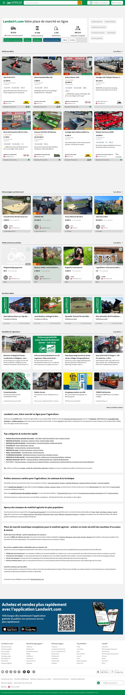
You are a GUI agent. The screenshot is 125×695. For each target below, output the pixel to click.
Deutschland (105, 651)
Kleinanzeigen (5, 651)
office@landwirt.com (37, 579)
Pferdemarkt (55, 656)
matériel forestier (110, 22)
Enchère (72, 40)
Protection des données (61, 679)
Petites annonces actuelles (11, 243)
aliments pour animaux (99, 27)
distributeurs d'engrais (30, 455)
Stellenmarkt (55, 661)
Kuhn (52, 514)
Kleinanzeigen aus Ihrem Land (13, 192)
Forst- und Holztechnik (58, 651)
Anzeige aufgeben (6, 663)
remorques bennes (20, 448)
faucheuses (24, 441)
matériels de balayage (45, 459)
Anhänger (29, 663)
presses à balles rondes (47, 441)
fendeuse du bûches (56, 443)
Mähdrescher (30, 649)
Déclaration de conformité (23, 683)
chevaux (47, 487)
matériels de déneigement (60, 459)
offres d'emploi (94, 487)
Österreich (105, 647)
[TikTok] (14, 671)
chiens (58, 487)
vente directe (111, 33)
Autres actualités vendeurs (115, 407)
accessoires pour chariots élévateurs (83, 462)
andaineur (32, 441)
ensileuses (68, 457)
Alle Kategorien (5, 658)
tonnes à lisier (41, 455)
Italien (104, 658)
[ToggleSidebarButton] (4, 2)
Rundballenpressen (32, 651)
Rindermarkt (55, 654)
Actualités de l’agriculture (11, 332)
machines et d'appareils (37, 512)
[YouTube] (2, 671)
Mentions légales (6, 683)
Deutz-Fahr (80, 663)
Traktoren (29, 647)
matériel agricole (97, 22)
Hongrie (83, 537)
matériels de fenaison (72, 483)
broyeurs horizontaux (25, 450)
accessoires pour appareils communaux (91, 493)
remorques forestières (43, 443)
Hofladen (54, 663)
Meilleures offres (8, 51)
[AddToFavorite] (28, 59)
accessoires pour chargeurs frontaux (38, 462)
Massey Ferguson (29, 514)
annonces (27, 40)
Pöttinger (61, 514)
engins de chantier (53, 483)
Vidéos (65, 40)
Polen (103, 663)
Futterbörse (54, 658)
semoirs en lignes (38, 450)
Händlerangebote (6, 649)
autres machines (113, 493)
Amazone (75, 514)
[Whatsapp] (19, 672)
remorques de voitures (33, 448)
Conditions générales (77, 679)
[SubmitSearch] (79, 3)
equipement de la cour (64, 493)
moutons (53, 487)
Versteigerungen (6, 656)
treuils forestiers (31, 443)
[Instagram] (6, 671)
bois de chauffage (104, 483)
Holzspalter (29, 658)
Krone (56, 514)
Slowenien (105, 661)
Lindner (109, 512)
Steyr (93, 512)
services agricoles (97, 38)
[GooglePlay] (28, 629)
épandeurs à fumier (52, 455)
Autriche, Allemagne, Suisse (68, 537)
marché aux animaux (98, 33)
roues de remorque (38, 452)
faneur (37, 441)
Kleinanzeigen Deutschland (110, 654)
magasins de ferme (85, 483)
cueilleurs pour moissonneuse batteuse (52, 457)
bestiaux (41, 487)
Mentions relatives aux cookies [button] (40, 679)
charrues (31, 445)
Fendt (44, 438)
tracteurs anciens (64, 438)
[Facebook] (10, 671)
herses (18, 445)
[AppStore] (10, 629)
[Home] (14, 2)
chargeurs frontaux (20, 462)
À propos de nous (7, 679)
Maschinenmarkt (6, 647)
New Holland (50, 438)
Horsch (82, 514)
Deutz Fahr (46, 514)
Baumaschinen (30, 661)
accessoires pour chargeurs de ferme (60, 462)
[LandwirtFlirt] (33, 671)
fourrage (93, 483)
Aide (5, 687)
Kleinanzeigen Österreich (109, 649)
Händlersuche (5, 654)
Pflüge (28, 654)
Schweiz (104, 656)
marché (60, 421)
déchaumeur (24, 445)
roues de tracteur (27, 452)
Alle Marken (4, 661)
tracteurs (62, 483)
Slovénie (89, 537)
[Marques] (28, 671)
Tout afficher (117, 51)
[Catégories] (24, 671)
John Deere (38, 438)
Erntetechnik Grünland (58, 649)
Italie (78, 537)
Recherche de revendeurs (52, 40)
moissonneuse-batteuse (33, 457)
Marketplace (37, 40)
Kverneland (68, 514)
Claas (56, 438)
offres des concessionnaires (12, 40)
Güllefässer (29, 656)
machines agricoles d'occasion (73, 419)
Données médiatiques (21, 679)
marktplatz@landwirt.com (91, 692)
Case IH (114, 512)
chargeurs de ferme (32, 459)
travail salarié (115, 487)
